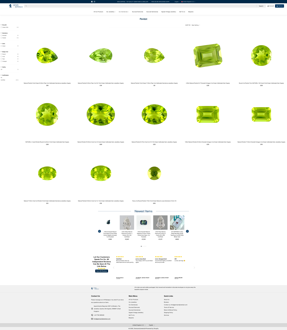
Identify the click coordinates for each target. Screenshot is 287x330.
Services (166, 315)
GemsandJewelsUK (140, 328)
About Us (166, 299)
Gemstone (5, 33)
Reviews (166, 302)
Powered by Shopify (152, 328)
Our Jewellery (133, 302)
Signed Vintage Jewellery (136, 312)
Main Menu (133, 296)
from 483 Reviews (101, 271)
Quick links (168, 296)
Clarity (4, 67)
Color (3, 43)
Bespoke (131, 317)
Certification (5, 75)
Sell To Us (131, 315)
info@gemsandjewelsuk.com (102, 319)
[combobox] (141, 6)
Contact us (95, 296)
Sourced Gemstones (134, 310)
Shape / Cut (5, 51)
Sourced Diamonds (134, 307)
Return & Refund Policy (170, 310)
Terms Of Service (169, 307)
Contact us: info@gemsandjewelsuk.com (175, 305)
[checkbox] (10, 27)
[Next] (187, 231)
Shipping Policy (168, 312)
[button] (110, 12)
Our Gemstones (133, 305)
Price (4, 25)
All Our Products (133, 299)
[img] (101, 268)
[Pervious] (99, 231)
